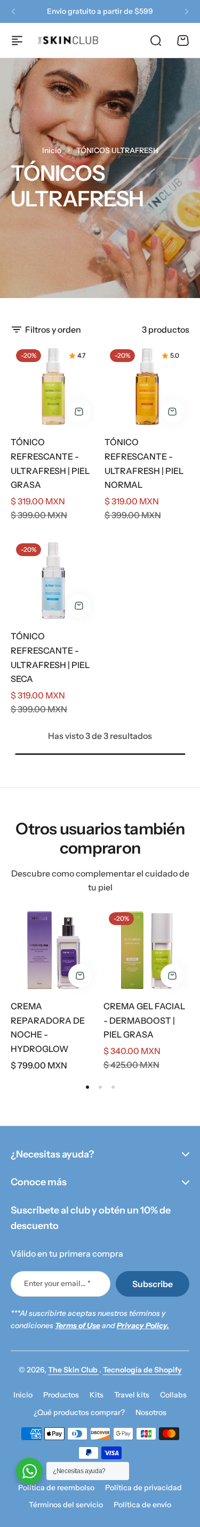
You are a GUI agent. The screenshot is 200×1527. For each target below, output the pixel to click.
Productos (61, 1395)
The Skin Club (73, 1370)
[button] (13, 12)
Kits (96, 1395)
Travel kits (131, 1395)
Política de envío (142, 1504)
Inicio (51, 150)
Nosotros (150, 1412)
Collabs (173, 1395)
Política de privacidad (143, 1487)
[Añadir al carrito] (79, 411)
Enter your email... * (57, 1283)
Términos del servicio (66, 1504)
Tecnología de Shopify (142, 1370)
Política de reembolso (56, 1487)
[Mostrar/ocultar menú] (17, 40)
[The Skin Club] (68, 40)
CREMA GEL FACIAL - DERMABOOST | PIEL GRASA (144, 1020)
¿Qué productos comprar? (79, 1412)
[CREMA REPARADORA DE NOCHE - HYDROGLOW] (54, 950)
